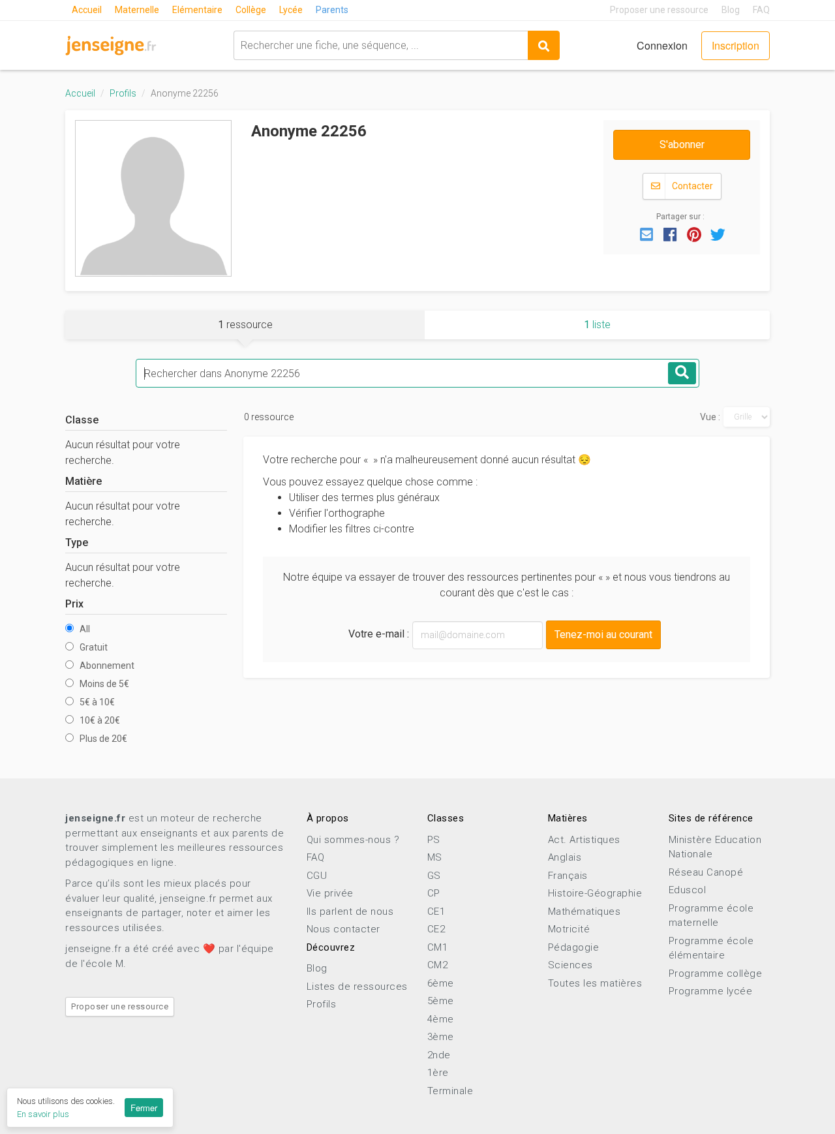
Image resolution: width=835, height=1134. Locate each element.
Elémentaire (197, 10)
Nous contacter (343, 929)
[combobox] (381, 45)
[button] (646, 233)
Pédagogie (574, 947)
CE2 (436, 929)
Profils (123, 93)
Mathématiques (584, 911)
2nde (439, 1055)
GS (434, 875)
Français (568, 875)
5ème (440, 1001)
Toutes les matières (595, 983)
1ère (438, 1073)
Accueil (87, 10)
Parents (332, 10)
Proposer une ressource (659, 10)
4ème (440, 1019)
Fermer (143, 1107)
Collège (250, 10)
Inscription (735, 45)
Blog (730, 10)
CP (433, 893)
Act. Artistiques (584, 840)
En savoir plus (43, 1114)
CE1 (436, 911)
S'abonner (682, 144)
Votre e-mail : (378, 634)
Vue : (710, 417)
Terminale (450, 1091)
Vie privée (330, 893)
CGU (317, 875)
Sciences (570, 965)
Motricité (569, 929)
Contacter (691, 186)
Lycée (291, 10)
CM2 (437, 965)
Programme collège (716, 973)
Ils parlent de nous (350, 911)
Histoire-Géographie (595, 893)
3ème (440, 1037)
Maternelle (137, 10)
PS (433, 840)
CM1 (437, 947)
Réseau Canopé (706, 872)
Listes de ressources (357, 986)
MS (434, 857)
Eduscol (687, 890)
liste (597, 324)
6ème (440, 983)
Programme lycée (711, 991)
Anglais (565, 857)
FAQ (761, 10)
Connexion (662, 45)
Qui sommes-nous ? (353, 840)
